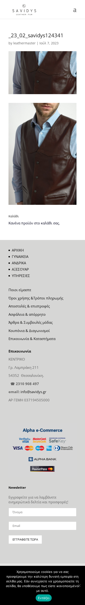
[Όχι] (79, 585)
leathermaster (24, 43)
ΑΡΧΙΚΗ (18, 250)
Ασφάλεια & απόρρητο (27, 314)
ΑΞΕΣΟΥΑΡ (20, 269)
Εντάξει (44, 598)
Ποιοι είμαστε (19, 289)
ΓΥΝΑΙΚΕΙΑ (20, 256)
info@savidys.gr (33, 391)
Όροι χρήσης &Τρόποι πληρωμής (35, 298)
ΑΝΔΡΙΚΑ (19, 262)
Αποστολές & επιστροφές (29, 306)
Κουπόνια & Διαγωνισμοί (29, 330)
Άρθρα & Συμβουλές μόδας (30, 322)
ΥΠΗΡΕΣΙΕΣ (21, 275)
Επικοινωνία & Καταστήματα (31, 338)
